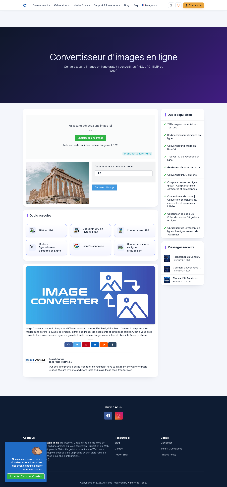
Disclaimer (166, 442)
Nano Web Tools (137, 482)
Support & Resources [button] (106, 5)
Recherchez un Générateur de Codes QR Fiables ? (187, 256)
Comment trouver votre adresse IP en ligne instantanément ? (187, 267)
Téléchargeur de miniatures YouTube (182, 126)
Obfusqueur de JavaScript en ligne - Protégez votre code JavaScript (183, 231)
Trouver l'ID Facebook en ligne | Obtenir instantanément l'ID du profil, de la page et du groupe (187, 278)
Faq (135, 5)
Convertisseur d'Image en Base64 (181, 147)
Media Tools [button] (80, 5)
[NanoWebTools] (27, 5)
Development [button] (40, 5)
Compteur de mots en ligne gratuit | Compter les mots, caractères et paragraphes (182, 185)
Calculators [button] (60, 5)
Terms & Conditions (171, 448)
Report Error (121, 454)
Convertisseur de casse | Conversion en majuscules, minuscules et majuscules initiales (182, 201)
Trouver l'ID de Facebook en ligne (183, 158)
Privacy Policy (168, 454)
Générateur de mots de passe (183, 167)
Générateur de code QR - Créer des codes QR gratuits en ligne (183, 217)
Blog (126, 5)
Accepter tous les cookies (26, 476)
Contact (119, 448)
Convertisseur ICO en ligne (182, 174)
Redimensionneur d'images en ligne (184, 137)
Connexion (195, 5)
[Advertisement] (113, 19)
